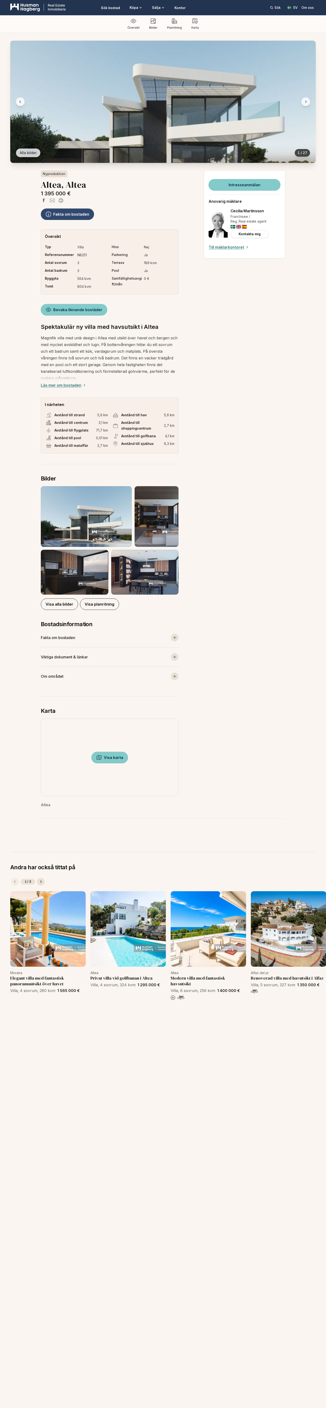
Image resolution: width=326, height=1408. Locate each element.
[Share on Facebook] (44, 200)
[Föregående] (15, 881)
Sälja (156, 7)
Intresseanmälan (244, 184)
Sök (277, 7)
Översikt (133, 27)
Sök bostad (110, 8)
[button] (110, 540)
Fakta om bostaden (71, 214)
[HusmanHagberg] (38, 8)
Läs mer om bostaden (61, 385)
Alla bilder (28, 153)
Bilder (153, 27)
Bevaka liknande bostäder (77, 309)
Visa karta (113, 757)
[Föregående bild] (20, 101)
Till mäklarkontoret (226, 247)
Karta (195, 27)
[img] (233, 227)
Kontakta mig (250, 234)
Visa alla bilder (59, 604)
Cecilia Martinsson (247, 210)
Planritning (174, 27)
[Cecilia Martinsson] (218, 223)
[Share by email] (52, 200)
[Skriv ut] (61, 200)
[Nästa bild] (305, 101)
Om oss (307, 7)
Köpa (134, 7)
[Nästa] (41, 881)
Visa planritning (99, 604)
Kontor (180, 8)
